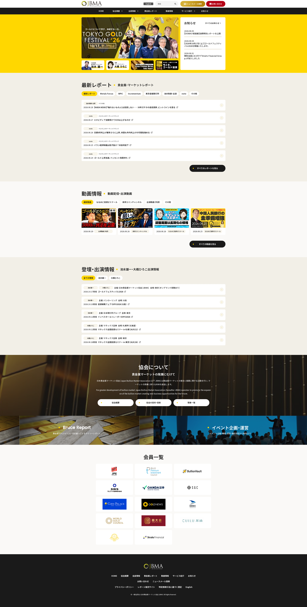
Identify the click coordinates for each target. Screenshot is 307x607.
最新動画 (87, 202)
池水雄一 (102, 278)
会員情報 (136, 575)
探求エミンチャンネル (132, 202)
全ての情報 (88, 278)
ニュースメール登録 (161, 581)
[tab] (89, 93)
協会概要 (115, 402)
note (184, 94)
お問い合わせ (143, 581)
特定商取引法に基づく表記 (170, 587)
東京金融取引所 (152, 94)
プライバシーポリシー (124, 587)
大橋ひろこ (116, 278)
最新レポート (89, 94)
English (148, 4)
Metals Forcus (106, 94)
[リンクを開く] (77, 430)
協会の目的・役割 (153, 402)
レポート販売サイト (146, 587)
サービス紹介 (178, 575)
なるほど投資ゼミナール (106, 202)
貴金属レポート (150, 11)
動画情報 (169, 11)
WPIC (120, 94)
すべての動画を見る (207, 244)
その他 (194, 94)
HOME (101, 11)
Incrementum (134, 94)
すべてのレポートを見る (207, 168)
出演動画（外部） (153, 202)
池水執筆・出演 (170, 94)
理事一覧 (191, 402)
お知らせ (204, 11)
